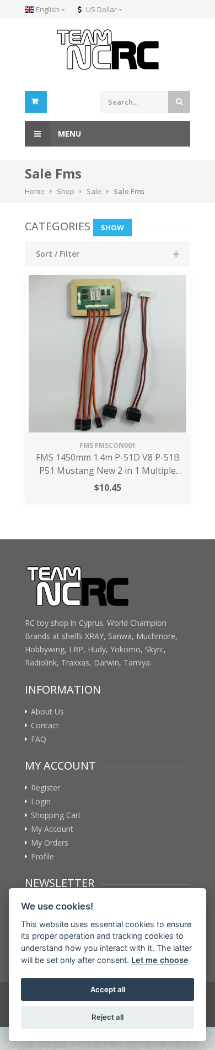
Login (41, 802)
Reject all (107, 1017)
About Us (47, 712)
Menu (68, 133)
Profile (42, 857)
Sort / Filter (57, 253)
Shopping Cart (56, 815)
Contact (45, 725)
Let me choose (160, 960)
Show (112, 227)
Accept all (107, 989)
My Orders (49, 843)
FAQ (38, 739)
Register (45, 788)
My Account (52, 829)
